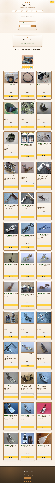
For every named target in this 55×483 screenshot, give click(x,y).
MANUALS (24, 11)
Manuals (27, 475)
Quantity (11, 92)
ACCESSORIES (40, 11)
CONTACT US (19, 11)
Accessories (34, 475)
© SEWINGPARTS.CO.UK (27, 480)
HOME (14, 11)
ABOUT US (34, 11)
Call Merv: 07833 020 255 (25, 44)
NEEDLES (29, 11)
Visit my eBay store (27, 477)
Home (20, 475)
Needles (30, 475)
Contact (23, 475)
